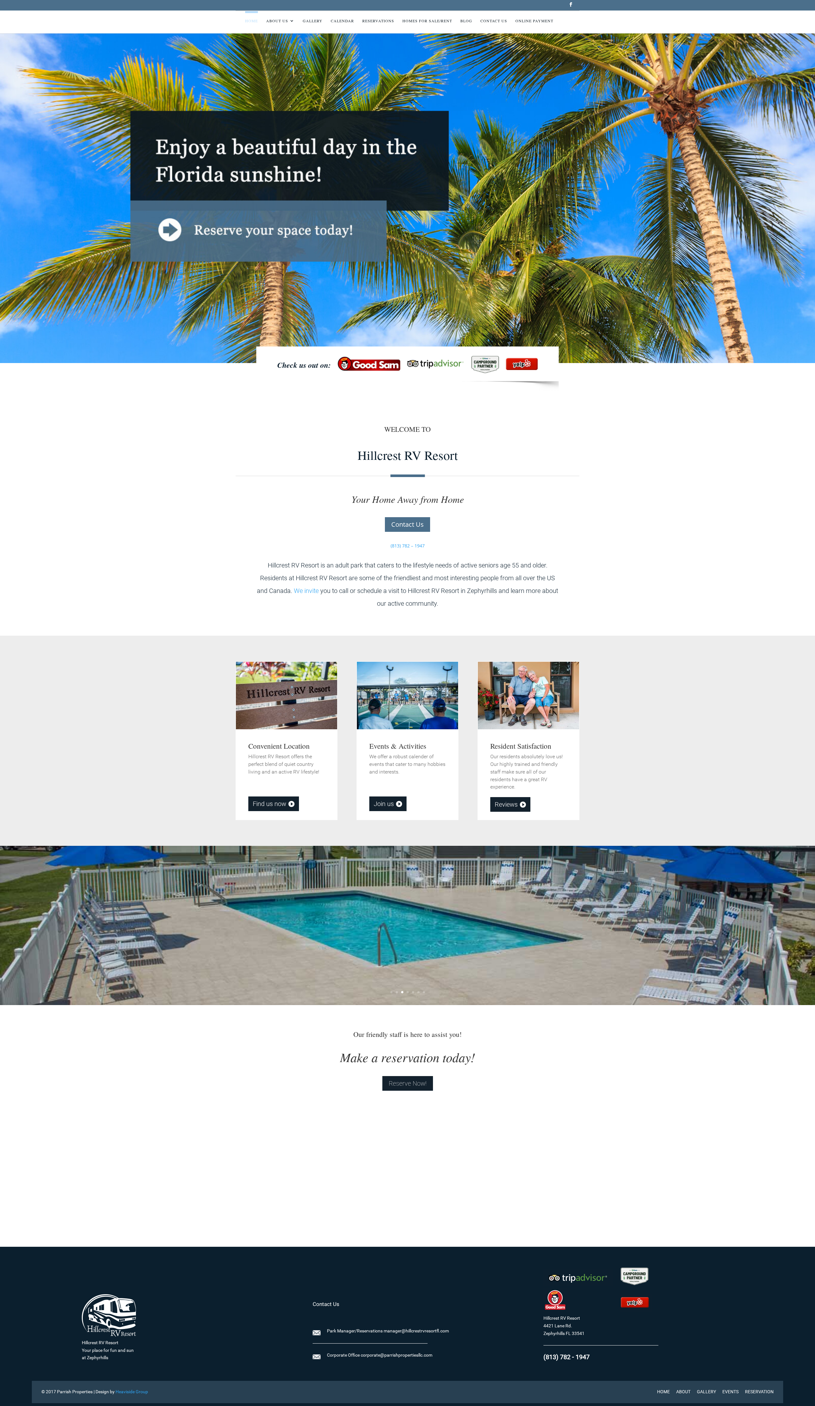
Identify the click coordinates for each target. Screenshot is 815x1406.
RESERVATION (759, 1391)
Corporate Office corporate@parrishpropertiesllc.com (379, 1355)
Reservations (378, 20)
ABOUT (683, 1391)
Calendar (342, 20)
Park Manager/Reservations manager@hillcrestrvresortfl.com (388, 1330)
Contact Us (493, 20)
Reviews (506, 804)
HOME (663, 1391)
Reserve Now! (408, 1083)
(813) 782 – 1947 (408, 546)
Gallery (312, 20)
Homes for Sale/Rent (427, 20)
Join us (384, 804)
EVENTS (730, 1391)
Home (251, 20)
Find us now (269, 804)
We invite (306, 591)
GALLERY (706, 1391)
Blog (466, 20)
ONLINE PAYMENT (534, 20)
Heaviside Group (132, 1391)
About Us (277, 20)
